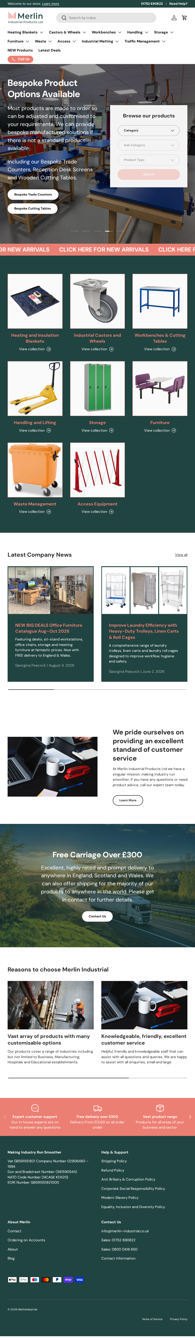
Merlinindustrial (27, 1309)
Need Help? (178, 4)
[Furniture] (160, 388)
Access (64, 41)
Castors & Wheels (64, 32)
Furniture (16, 41)
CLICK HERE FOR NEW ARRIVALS (94, 249)
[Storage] (97, 388)
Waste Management (35, 504)
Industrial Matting (97, 41)
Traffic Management (142, 41)
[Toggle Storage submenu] (172, 32)
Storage (161, 32)
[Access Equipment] (97, 470)
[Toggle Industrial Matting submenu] (117, 41)
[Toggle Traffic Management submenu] (163, 41)
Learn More (127, 800)
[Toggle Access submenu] (74, 41)
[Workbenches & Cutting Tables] (160, 301)
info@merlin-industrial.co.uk (125, 1231)
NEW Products (20, 50)
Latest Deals (50, 50)
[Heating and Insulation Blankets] (35, 301)
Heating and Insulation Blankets (35, 338)
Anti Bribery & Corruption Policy (128, 1179)
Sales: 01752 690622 (118, 1240)
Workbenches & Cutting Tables (160, 338)
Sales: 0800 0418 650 (119, 1249)
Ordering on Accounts (26, 1240)
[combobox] (106, 18)
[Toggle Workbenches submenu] (119, 32)
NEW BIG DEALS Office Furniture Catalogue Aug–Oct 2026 (48, 628)
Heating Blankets (23, 32)
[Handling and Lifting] (35, 388)
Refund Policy (112, 1170)
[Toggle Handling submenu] (146, 32)
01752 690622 (152, 4)
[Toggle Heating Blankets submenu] (41, 32)
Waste (40, 41)
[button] (184, 18)
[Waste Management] (35, 470)
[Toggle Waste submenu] (50, 41)
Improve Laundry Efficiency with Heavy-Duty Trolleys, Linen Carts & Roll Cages (144, 631)
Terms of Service (152, 1319)
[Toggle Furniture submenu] (27, 41)
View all (181, 554)
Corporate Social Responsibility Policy (133, 1188)
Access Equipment (97, 504)
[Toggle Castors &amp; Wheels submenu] (84, 32)
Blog (11, 1258)
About (13, 1249)
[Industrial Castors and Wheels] (97, 301)
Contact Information (118, 1258)
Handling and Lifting (35, 422)
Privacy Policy (178, 1319)
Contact (14, 1231)
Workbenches (104, 32)
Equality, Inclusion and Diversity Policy (133, 1207)
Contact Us (97, 916)
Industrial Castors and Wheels (97, 338)
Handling (135, 32)
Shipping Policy (114, 1161)
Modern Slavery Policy (119, 1197)
